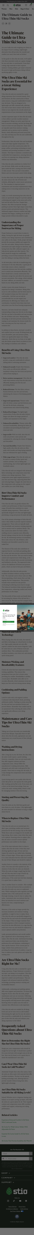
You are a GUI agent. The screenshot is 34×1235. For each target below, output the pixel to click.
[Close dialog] (33, 605)
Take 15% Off (8, 621)
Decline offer (4, 623)
